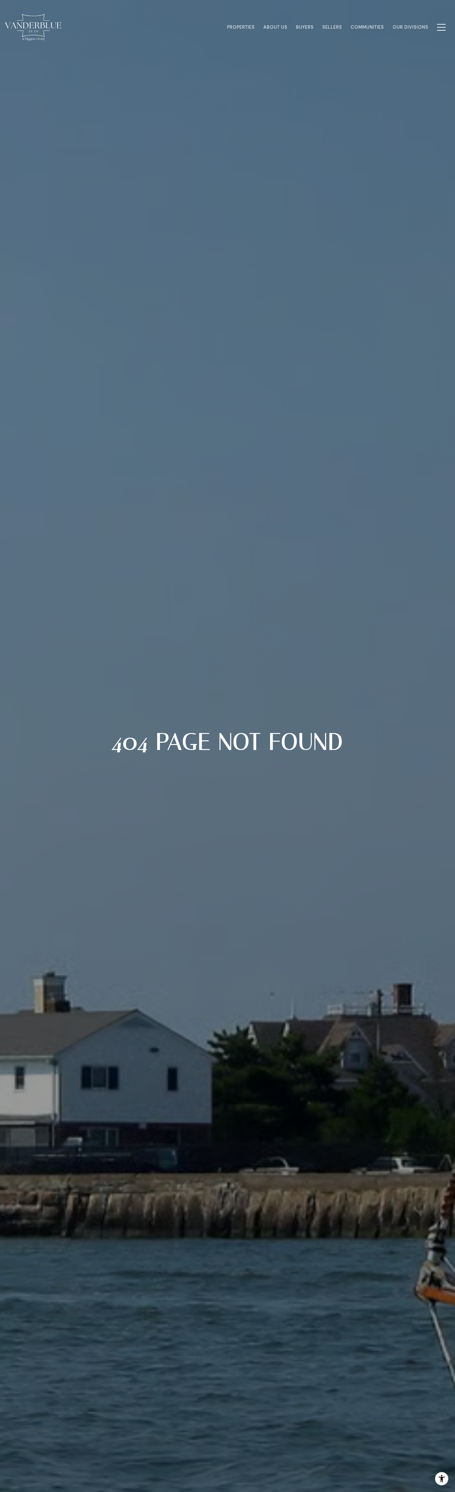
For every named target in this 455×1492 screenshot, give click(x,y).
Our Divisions (410, 27)
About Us (275, 27)
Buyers (305, 27)
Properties (241, 27)
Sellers (332, 27)
